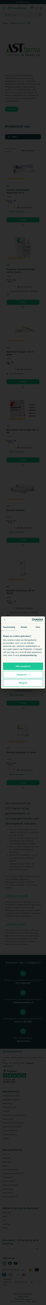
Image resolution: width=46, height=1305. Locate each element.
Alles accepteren (23, 666)
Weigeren (23, 683)
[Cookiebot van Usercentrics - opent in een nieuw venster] (32, 620)
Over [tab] (38, 627)
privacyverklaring (28, 655)
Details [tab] (24, 627)
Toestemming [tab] (9, 627)
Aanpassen (22, 674)
